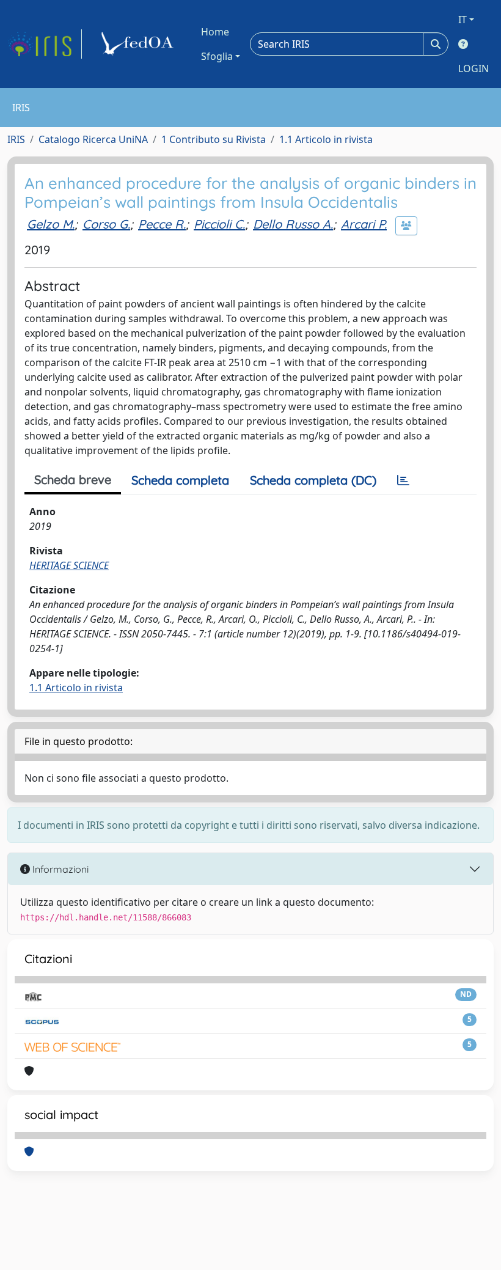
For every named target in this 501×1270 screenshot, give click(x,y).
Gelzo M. (51, 224)
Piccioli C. (219, 224)
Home (215, 32)
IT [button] (462, 19)
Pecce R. (162, 224)
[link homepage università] (139, 44)
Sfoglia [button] (217, 56)
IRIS (16, 139)
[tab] (403, 480)
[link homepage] (44, 44)
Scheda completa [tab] (180, 480)
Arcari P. (364, 224)
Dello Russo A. (293, 224)
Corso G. (106, 224)
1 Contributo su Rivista (213, 139)
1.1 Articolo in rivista (326, 139)
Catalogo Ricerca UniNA (93, 139)
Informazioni (59, 869)
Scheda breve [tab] (72, 479)
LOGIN (473, 68)
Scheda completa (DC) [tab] (313, 480)
